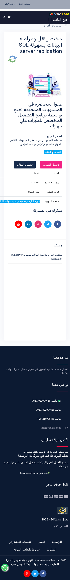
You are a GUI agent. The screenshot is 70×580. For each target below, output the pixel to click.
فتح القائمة (57, 19)
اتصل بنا (51, 549)
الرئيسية (57, 541)
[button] (65, 25)
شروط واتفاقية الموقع (27, 549)
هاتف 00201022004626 (48, 409)
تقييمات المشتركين (19, 541)
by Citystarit (60, 526)
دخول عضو (10, 3)
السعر (41, 541)
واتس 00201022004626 (45, 400)
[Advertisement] (35, 301)
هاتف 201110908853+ (49, 418)
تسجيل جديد (24, 3)
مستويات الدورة (52, 25)
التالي (48, 152)
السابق (57, 152)
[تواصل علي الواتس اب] (5, 567)
